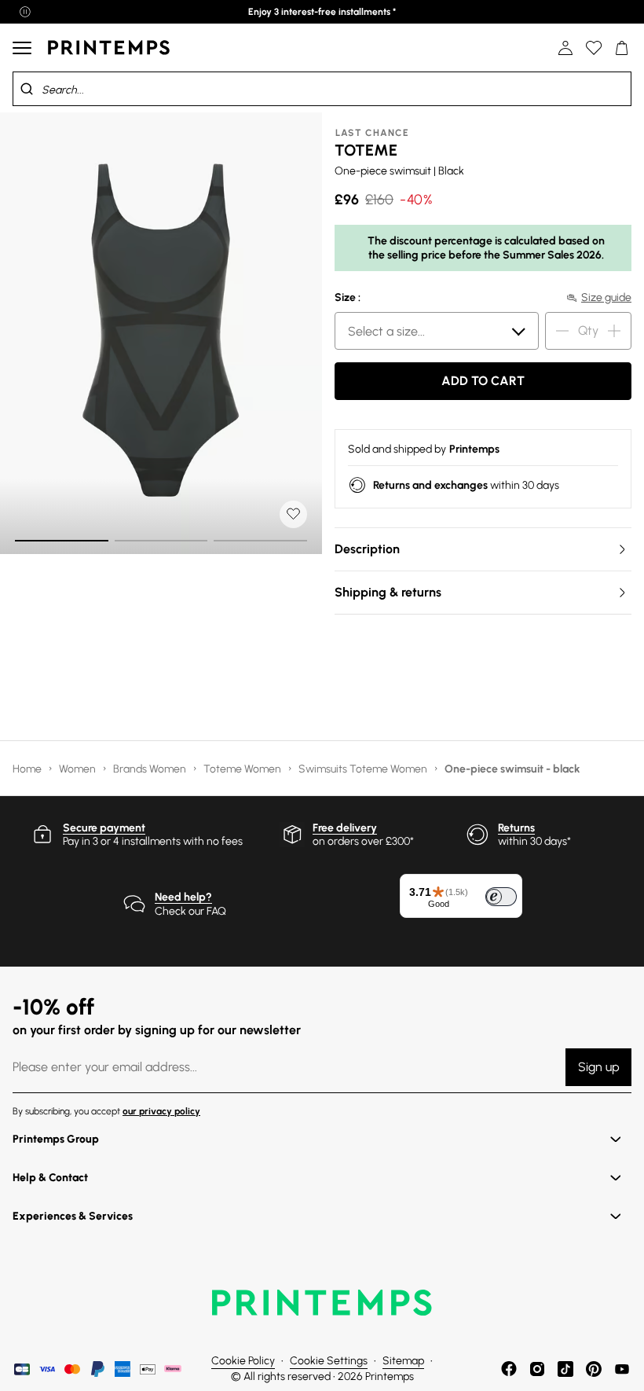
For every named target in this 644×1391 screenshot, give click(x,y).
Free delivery (345, 828)
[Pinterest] (593, 1369)
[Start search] (27, 89)
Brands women (150, 769)
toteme (366, 150)
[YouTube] (622, 1369)
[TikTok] (565, 1369)
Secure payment (104, 828)
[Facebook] (508, 1369)
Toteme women (243, 769)
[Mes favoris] (593, 48)
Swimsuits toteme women (364, 769)
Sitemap (403, 1360)
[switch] (501, 896)
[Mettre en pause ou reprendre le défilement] (25, 12)
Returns (516, 828)
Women (78, 769)
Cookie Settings (329, 1360)
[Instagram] (537, 1369)
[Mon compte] (565, 48)
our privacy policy (161, 1111)
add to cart (483, 380)
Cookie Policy (243, 1360)
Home (28, 769)
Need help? (183, 897)
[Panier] (622, 48)
